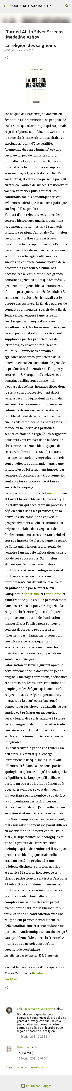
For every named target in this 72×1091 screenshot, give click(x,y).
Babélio (37, 973)
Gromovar (24, 1047)
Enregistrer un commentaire (24, 1067)
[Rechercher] (67, 5)
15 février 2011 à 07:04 (32, 1058)
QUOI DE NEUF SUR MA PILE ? (30, 6)
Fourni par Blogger (38, 1085)
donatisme (32, 594)
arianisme (53, 594)
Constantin (53, 493)
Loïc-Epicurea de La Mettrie (35, 1008)
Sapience (11, 979)
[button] (6, 57)
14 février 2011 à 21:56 (32, 1036)
